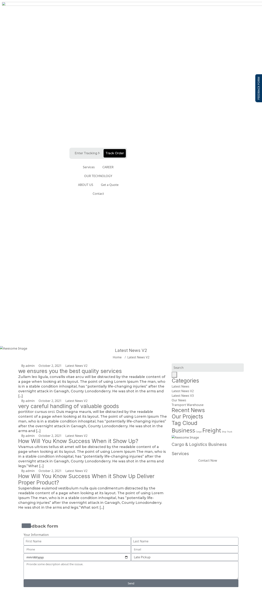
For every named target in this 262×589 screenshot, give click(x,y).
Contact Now (207, 460)
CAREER (108, 167)
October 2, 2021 (50, 366)
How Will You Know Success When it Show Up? (78, 441)
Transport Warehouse (188, 405)
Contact (98, 193)
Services (89, 167)
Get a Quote (110, 185)
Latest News (180, 386)
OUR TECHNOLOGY (98, 176)
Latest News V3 (183, 395)
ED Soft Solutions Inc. (135, 518)
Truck (229, 431)
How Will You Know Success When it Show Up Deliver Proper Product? (86, 479)
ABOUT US (85, 185)
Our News (179, 400)
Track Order (114, 153)
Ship (224, 431)
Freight (211, 430)
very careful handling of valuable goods (68, 406)
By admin (28, 366)
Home (118, 357)
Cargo (199, 431)
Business (183, 430)
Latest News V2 (138, 357)
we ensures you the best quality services (70, 371)
